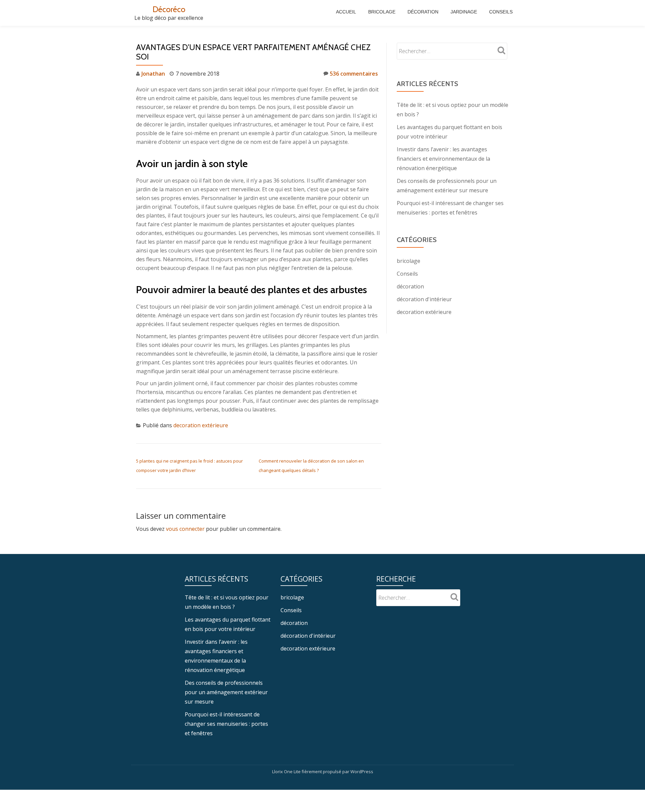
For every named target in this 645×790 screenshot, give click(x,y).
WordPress (361, 771)
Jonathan (153, 73)
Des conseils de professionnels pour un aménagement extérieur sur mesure (226, 692)
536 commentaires (354, 73)
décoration (410, 286)
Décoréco (169, 9)
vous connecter (185, 528)
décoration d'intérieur (424, 299)
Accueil (346, 11)
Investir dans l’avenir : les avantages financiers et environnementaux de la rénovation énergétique (443, 159)
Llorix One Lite (287, 771)
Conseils (501, 11)
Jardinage (463, 11)
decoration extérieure (200, 425)
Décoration (422, 11)
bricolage (408, 261)
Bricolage (381, 11)
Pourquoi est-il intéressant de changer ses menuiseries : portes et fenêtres (226, 724)
